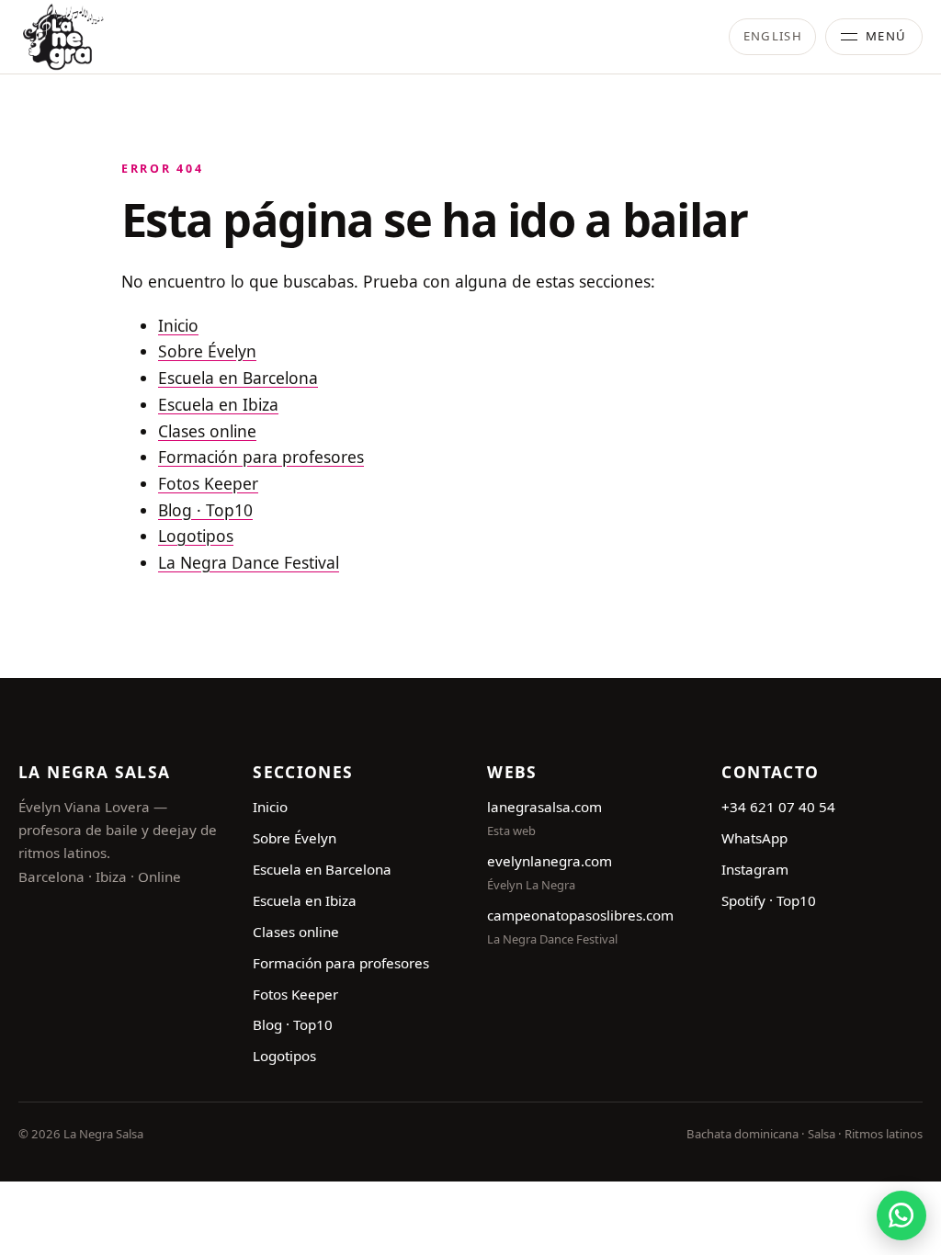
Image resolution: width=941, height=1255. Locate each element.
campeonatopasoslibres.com (580, 915)
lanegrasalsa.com (544, 806)
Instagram (754, 869)
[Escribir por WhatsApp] (901, 1215)
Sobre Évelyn (207, 351)
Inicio (178, 325)
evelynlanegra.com (549, 861)
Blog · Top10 (205, 510)
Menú (886, 36)
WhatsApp (754, 838)
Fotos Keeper (208, 483)
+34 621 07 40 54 (778, 806)
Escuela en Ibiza (218, 404)
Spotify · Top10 (768, 900)
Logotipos (195, 536)
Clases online (207, 431)
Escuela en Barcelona (238, 378)
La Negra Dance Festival (248, 562)
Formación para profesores (261, 457)
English (772, 36)
